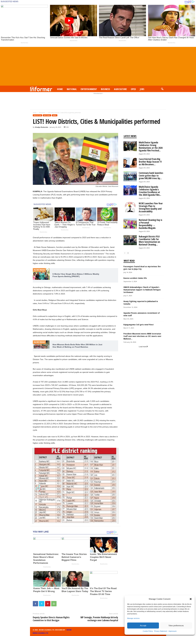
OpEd (133, 89)
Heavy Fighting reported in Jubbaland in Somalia (140, 302)
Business (105, 89)
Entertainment (89, 89)
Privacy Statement (160, 631)
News (54, 115)
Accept (143, 625)
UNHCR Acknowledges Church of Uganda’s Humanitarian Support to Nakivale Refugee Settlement (142, 289)
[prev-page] (124, 253)
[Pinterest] (47, 603)
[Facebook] (35, 603)
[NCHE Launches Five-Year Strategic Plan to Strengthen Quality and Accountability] (130, 207)
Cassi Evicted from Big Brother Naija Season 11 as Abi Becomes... (150, 161)
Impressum (173, 631)
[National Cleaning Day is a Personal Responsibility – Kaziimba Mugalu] (130, 224)
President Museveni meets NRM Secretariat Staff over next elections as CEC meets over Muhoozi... (142, 336)
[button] (190, 599)
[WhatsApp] (54, 603)
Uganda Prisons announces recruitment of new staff (141, 314)
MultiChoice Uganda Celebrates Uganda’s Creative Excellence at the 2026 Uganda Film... (150, 190)
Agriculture (120, 89)
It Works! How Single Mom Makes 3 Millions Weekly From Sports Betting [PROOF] (76, 275)
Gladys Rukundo (41, 127)
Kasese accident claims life (135, 278)
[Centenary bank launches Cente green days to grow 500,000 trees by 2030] (130, 177)
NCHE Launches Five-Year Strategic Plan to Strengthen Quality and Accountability (151, 207)
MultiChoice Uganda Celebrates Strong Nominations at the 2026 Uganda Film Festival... (151, 146)
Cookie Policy (148, 631)
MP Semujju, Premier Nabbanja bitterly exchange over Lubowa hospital (99, 619)
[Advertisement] (98, 65)
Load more (143, 347)
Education (42, 113)
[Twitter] (41, 603)
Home (60, 89)
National (72, 89)
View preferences (176, 625)
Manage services (133, 618)
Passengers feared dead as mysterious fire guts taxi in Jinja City (142, 267)
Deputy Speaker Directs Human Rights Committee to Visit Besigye (51, 619)
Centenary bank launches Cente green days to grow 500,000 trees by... (151, 175)
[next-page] (128, 253)
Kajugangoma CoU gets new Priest (138, 324)
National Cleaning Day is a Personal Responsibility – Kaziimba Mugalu (150, 223)
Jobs (142, 89)
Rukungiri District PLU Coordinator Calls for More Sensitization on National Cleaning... (149, 240)
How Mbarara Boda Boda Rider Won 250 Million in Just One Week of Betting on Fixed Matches (77, 345)
